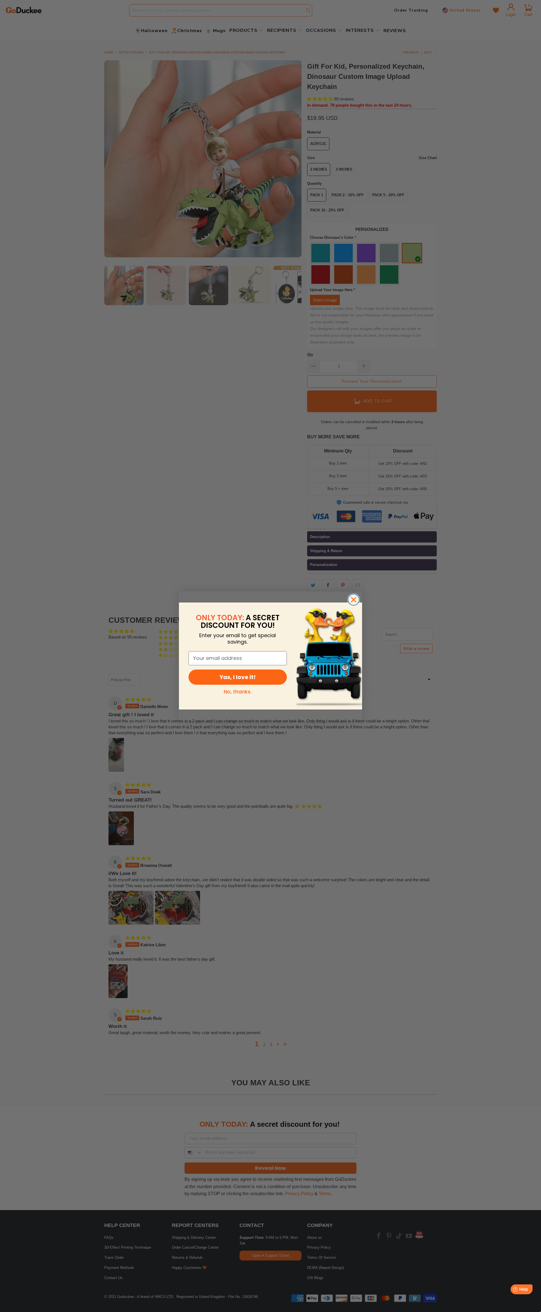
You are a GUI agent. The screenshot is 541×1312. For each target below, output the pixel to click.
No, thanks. (238, 691)
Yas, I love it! (237, 677)
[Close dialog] (353, 599)
